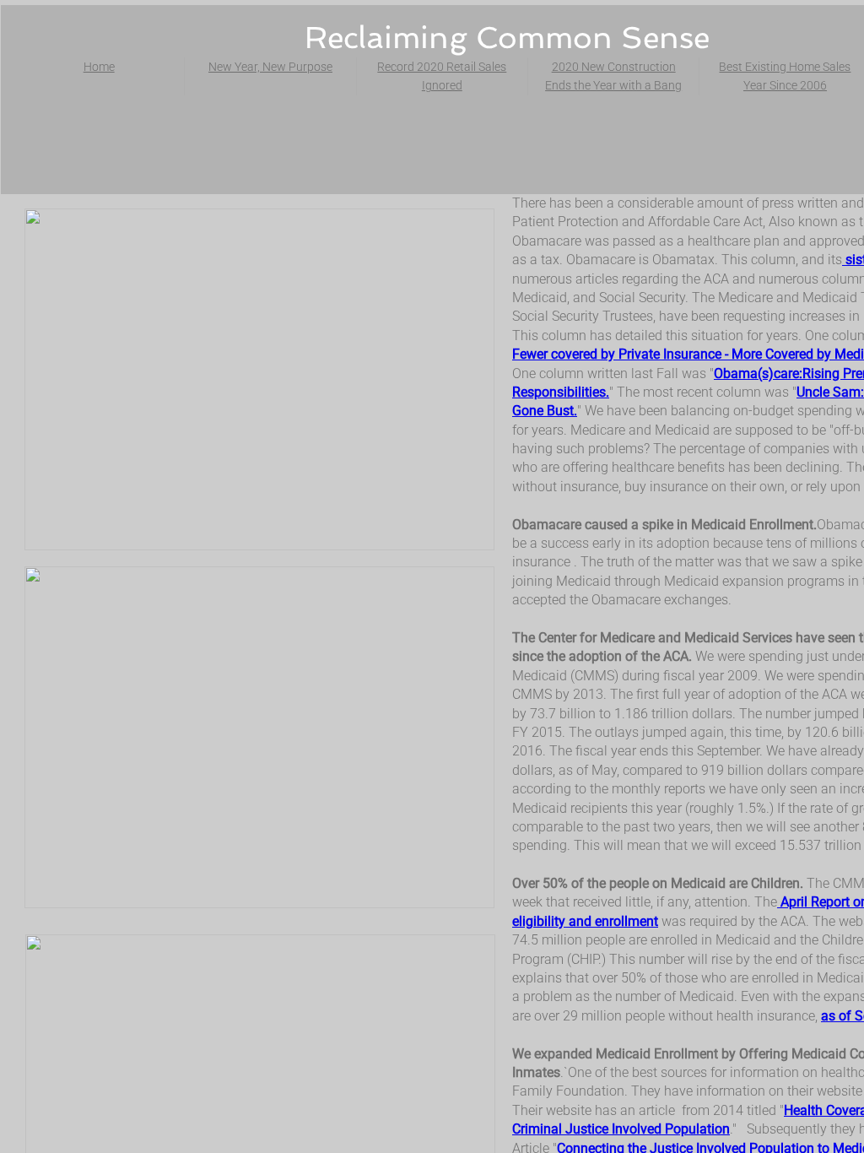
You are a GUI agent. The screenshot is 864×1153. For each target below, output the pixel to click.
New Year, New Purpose (270, 66)
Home (99, 66)
